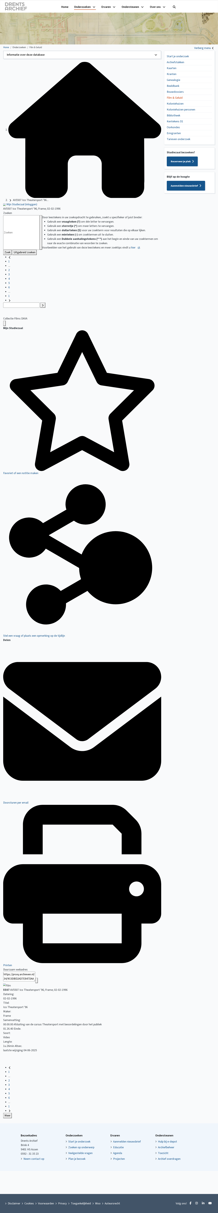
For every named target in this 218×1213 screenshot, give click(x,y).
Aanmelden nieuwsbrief (184, 186)
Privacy (62, 1203)
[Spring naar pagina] (42, 305)
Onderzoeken (82, 7)
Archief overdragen (169, 1159)
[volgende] (9, 300)
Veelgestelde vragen (80, 1153)
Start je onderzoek (178, 56)
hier (133, 248)
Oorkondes (173, 127)
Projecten (119, 1159)
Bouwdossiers (175, 92)
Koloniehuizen (175, 104)
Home (64, 7)
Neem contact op (33, 1159)
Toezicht (163, 1153)
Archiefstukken (175, 62)
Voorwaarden (46, 1203)
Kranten (171, 74)
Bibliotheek (173, 116)
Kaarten (171, 68)
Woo (98, 1203)
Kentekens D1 (175, 121)
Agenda (117, 1153)
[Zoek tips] (41, 232)
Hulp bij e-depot (167, 1142)
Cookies (29, 1203)
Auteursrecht (112, 1203)
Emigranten (174, 133)
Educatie (118, 1147)
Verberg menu (202, 48)
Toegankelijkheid (81, 1203)
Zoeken (7, 213)
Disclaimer (14, 1203)
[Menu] (4, 323)
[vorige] (9, 257)
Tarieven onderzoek (178, 139)
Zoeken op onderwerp (81, 1147)
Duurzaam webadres (15, 970)
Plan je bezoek (76, 1159)
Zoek (7, 252)
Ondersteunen (130, 7)
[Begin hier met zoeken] (84, 130)
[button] (82, 55)
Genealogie (173, 80)
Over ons (155, 7)
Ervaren (106, 7)
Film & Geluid (175, 98)
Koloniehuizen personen (181, 110)
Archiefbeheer (166, 1147)
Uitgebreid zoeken (24, 252)
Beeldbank (173, 86)
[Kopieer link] (36, 980)
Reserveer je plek (181, 161)
